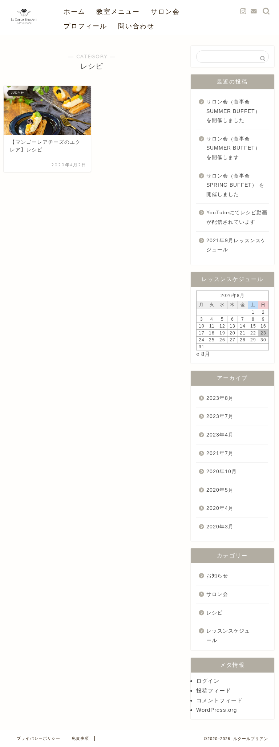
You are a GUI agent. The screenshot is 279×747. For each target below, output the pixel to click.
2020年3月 (220, 526)
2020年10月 (221, 471)
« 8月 (203, 354)
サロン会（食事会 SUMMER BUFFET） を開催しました (233, 111)
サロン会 (165, 11)
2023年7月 (220, 416)
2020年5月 (220, 490)
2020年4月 (220, 508)
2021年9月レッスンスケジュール (236, 245)
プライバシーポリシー (38, 738)
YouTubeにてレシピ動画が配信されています (236, 217)
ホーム (74, 11)
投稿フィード (213, 690)
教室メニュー (118, 11)
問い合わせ (136, 26)
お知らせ (217, 575)
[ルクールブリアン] (24, 33)
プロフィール (85, 26)
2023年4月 (220, 435)
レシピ (214, 613)
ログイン (207, 681)
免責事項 (80, 738)
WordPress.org (216, 710)
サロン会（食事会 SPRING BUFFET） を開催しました (235, 185)
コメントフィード (219, 700)
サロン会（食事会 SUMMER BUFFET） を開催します (233, 148)
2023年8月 (220, 398)
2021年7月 (220, 453)
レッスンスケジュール (228, 635)
